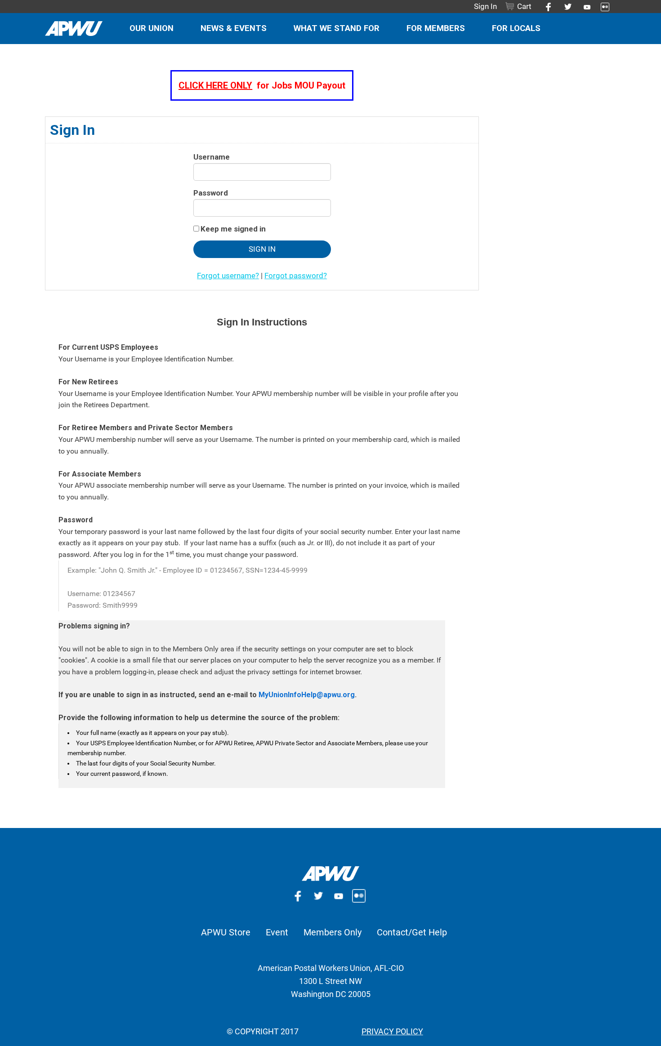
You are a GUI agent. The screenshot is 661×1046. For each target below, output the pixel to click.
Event (277, 932)
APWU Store (225, 932)
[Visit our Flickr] (601, 6)
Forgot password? (295, 275)
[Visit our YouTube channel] (341, 895)
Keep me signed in (233, 228)
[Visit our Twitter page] (564, 6)
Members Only (333, 932)
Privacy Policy (392, 1031)
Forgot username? (228, 275)
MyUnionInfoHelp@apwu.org (307, 694)
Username (211, 156)
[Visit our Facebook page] (545, 6)
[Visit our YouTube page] (583, 6)
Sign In (485, 6)
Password (210, 192)
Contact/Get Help (412, 932)
